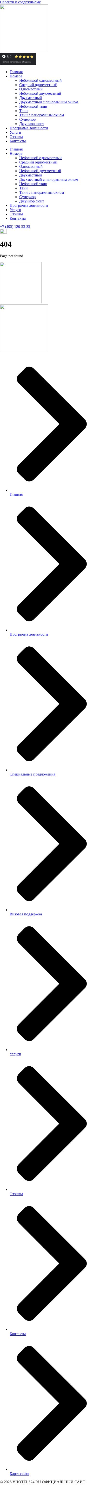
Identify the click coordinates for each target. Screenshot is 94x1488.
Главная (16, 72)
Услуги (15, 132)
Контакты (18, 141)
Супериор (27, 119)
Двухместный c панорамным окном (48, 102)
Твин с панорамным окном (41, 115)
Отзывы (16, 137)
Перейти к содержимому (20, 2)
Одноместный (31, 89)
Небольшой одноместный (40, 80)
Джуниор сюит (31, 124)
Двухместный (30, 98)
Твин (23, 111)
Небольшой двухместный (40, 93)
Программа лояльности (29, 128)
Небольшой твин (33, 106)
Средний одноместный (38, 85)
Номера (16, 76)
